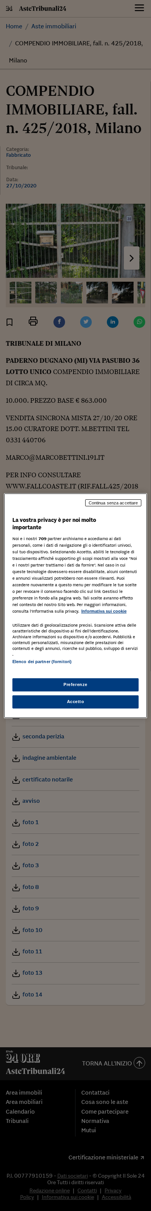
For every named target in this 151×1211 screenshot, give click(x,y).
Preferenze (75, 684)
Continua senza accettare (113, 502)
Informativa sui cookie (104, 611)
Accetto (75, 701)
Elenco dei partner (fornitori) (42, 661)
